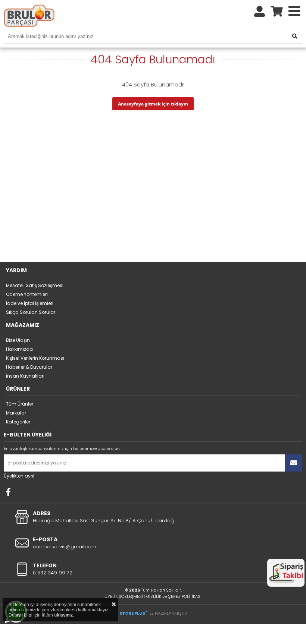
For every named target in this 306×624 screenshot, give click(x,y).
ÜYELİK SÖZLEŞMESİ (123, 596)
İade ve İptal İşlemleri (29, 303)
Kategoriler (18, 422)
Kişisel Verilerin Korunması (35, 358)
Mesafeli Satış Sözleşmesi (34, 285)
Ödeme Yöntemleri (27, 294)
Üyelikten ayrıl (19, 476)
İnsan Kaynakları (25, 376)
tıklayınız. (64, 615)
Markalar (16, 413)
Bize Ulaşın (18, 340)
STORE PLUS (133, 613)
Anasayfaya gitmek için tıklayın (153, 104)
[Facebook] (8, 492)
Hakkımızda (19, 349)
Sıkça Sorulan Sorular (30, 312)
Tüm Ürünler (19, 404)
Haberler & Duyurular (29, 367)
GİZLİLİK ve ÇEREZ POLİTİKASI (174, 596)
